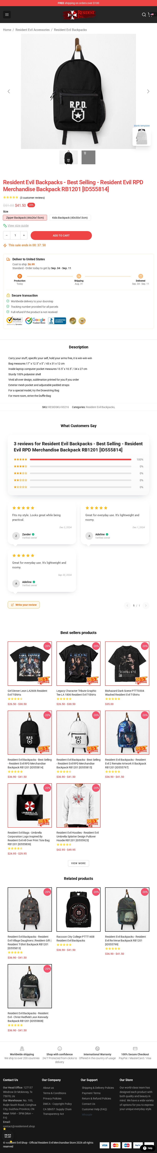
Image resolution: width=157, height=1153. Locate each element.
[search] (144, 14)
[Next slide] (148, 91)
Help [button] (150, 1148)
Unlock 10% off (7, 1136)
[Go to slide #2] (88, 157)
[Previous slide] (9, 91)
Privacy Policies (52, 1098)
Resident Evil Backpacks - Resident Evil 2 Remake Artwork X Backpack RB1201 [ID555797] (125, 763)
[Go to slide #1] (68, 157)
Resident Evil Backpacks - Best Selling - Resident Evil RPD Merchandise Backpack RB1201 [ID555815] (78, 763)
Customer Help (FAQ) (94, 1109)
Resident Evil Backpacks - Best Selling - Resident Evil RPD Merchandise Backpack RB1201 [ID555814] (30, 763)
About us (48, 1087)
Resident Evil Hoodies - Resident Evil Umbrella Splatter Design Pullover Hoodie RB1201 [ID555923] (77, 836)
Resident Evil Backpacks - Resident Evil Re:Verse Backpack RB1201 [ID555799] (125, 940)
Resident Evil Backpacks (70, 30)
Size (5, 211)
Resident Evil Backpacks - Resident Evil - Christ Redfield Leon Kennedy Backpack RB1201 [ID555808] (28, 1017)
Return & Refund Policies (96, 1098)
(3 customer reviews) (32, 197)
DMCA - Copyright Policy (57, 1103)
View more (78, 863)
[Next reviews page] (145, 605)
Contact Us (88, 1103)
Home (7, 30)
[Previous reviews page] (127, 605)
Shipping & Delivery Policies (98, 1087)
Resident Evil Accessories (33, 30)
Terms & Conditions (54, 1093)
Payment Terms (91, 1093)
